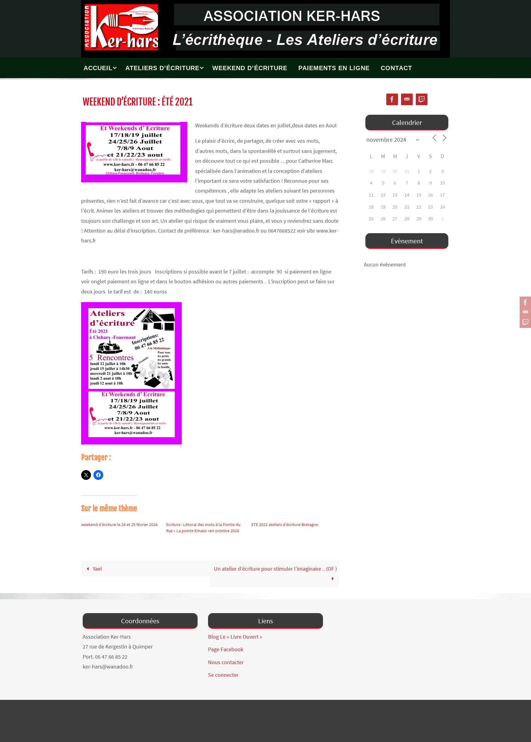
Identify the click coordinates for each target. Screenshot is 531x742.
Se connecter (223, 674)
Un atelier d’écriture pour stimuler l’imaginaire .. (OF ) (275, 568)
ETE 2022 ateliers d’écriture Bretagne (284, 524)
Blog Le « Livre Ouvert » (235, 636)
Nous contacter (226, 662)
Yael (97, 568)
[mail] (524, 312)
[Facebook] (524, 302)
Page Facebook (225, 649)
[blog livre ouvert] (524, 322)
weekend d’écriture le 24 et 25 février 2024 (119, 524)
